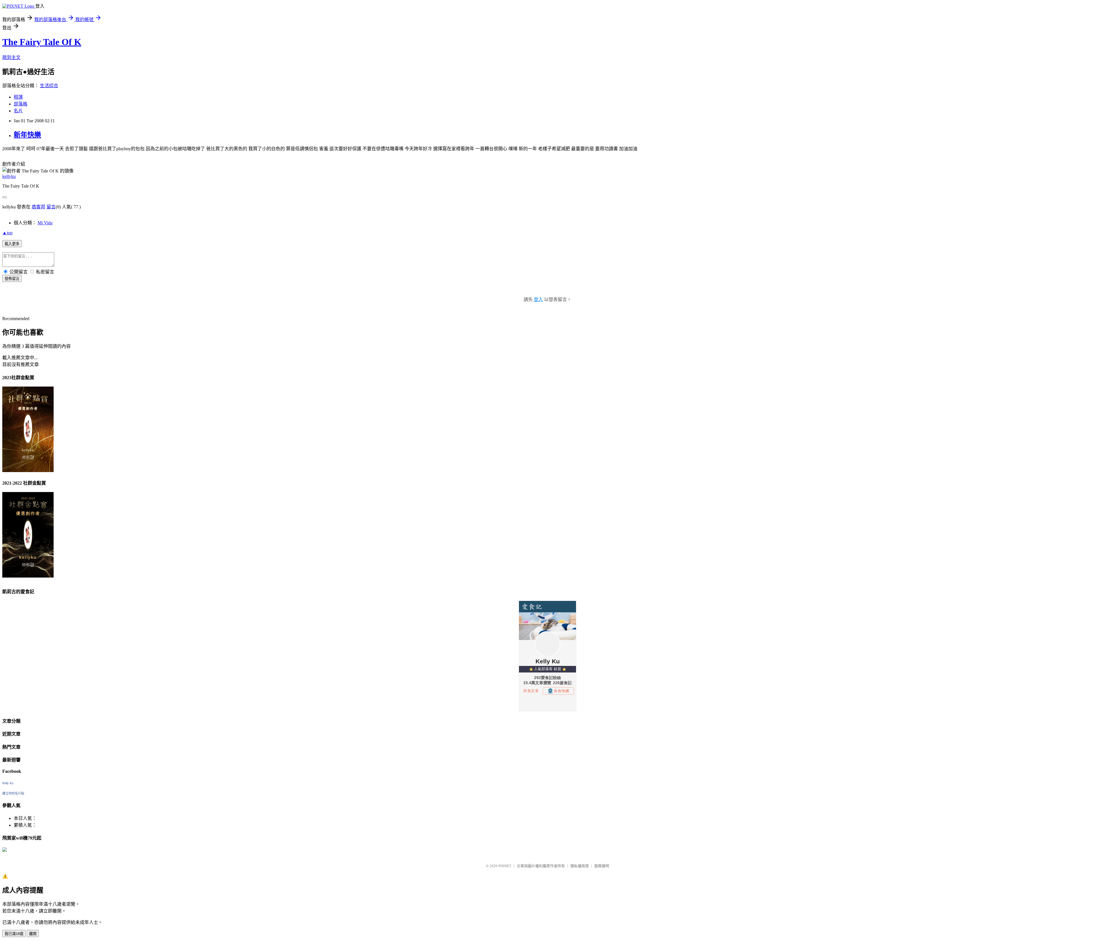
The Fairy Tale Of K (41, 42)
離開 (32, 934)
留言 (51, 206)
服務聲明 (601, 866)
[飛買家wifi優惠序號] (4, 850)
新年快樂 (27, 135)
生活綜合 (49, 85)
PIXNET (504, 866)
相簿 (18, 97)
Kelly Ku (7, 783)
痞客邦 (38, 206)
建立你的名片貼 (13, 793)
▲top (7, 232)
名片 (18, 110)
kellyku (9, 176)
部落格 (20, 103)
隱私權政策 (579, 866)
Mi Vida (45, 222)
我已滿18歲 (14, 934)
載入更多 (12, 244)
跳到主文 (11, 57)
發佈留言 (12, 279)
